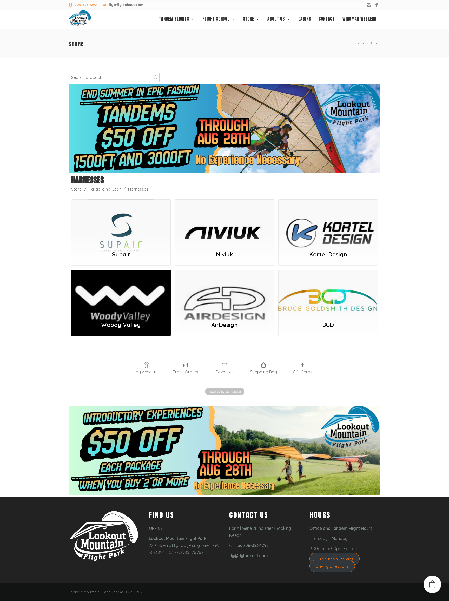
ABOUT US (276, 19)
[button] (432, 584)
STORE (248, 19)
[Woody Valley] (121, 292)
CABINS (304, 19)
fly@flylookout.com (126, 5)
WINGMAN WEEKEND (359, 19)
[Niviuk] (224, 222)
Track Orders (185, 371)
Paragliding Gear (105, 189)
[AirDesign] (224, 292)
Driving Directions (332, 566)
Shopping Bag (263, 371)
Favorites (225, 371)
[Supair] (121, 222)
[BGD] (328, 292)
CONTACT (327, 19)
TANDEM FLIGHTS (174, 19)
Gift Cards (302, 371)
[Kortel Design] (328, 222)
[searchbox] (114, 77)
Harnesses (138, 189)
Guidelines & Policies (334, 558)
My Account (146, 371)
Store (76, 189)
